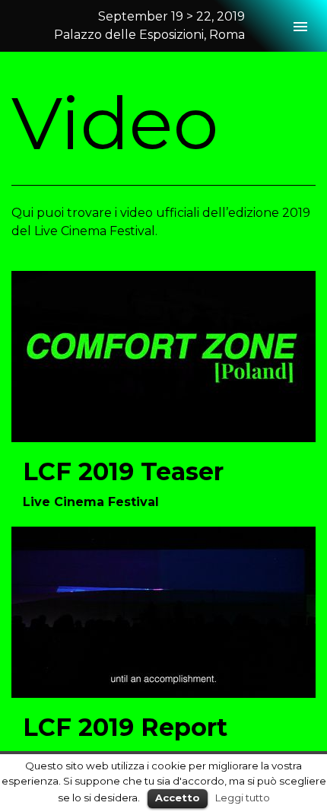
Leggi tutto (242, 797)
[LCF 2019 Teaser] (163, 356)
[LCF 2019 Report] (163, 610)
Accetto (177, 797)
